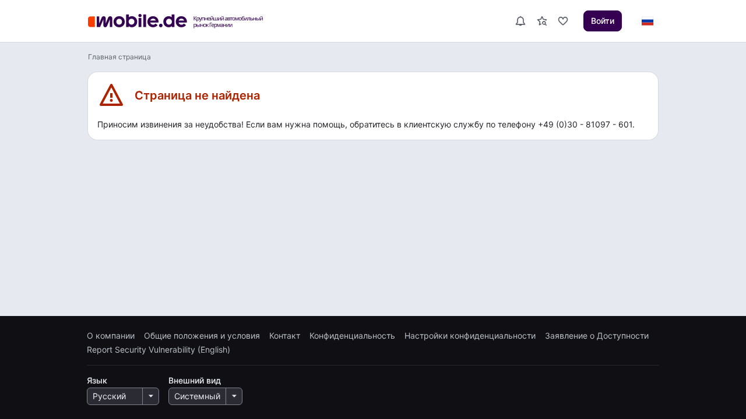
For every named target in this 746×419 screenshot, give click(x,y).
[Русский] (647, 20)
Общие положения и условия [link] (202, 335)
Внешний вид (194, 380)
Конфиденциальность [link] (352, 335)
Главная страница (119, 56)
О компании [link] (111, 335)
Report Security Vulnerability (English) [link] (158, 349)
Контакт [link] (284, 335)
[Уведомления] (520, 20)
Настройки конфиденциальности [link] (470, 335)
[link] (542, 21)
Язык (97, 380)
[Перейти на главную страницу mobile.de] (182, 21)
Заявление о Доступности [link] (597, 335)
